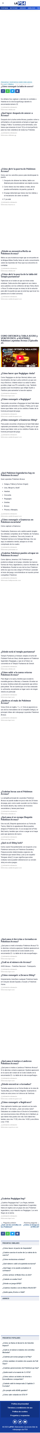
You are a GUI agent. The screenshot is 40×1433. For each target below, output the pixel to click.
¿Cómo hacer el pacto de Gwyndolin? (17, 1248)
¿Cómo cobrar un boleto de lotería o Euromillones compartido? (16, 1378)
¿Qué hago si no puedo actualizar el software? (16, 1269)
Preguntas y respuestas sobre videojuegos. (16, 82)
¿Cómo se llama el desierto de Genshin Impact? (18, 1344)
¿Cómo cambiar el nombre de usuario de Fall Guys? (20, 1362)
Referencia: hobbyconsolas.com (11, 580)
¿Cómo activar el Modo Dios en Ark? (17, 1275)
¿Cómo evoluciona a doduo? (13, 1259)
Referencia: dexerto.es (8, 204)
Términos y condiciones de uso (20, 1408)
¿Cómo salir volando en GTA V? (15, 1395)
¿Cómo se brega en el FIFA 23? (31, 1226)
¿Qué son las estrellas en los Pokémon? (11, 1226)
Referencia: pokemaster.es (9, 549)
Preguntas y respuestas (20, 1415)
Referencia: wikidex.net (8, 109)
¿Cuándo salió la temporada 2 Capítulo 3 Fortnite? (18, 1384)
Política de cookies (20, 1412)
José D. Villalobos (8, 84)
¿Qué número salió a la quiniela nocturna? (19, 1264)
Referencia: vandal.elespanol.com (11, 299)
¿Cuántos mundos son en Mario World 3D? (19, 1288)
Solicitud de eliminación (10, 107)
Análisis (31, 8)
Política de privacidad (19, 1404)
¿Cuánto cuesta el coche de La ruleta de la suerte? (19, 1253)
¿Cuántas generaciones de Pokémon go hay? (20, 1368)
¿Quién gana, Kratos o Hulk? (13, 1292)
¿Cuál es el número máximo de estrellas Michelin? (18, 1351)
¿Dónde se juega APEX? (12, 1284)
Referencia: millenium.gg (8, 135)
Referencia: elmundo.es (8, 814)
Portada (4, 8)
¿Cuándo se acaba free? (12, 1279)
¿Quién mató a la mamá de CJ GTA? (16, 1372)
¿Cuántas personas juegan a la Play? (17, 1357)
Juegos (23, 8)
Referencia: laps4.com (8, 396)
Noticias (13, 8)
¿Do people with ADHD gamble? (15, 1390)
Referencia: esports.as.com (9, 1127)
